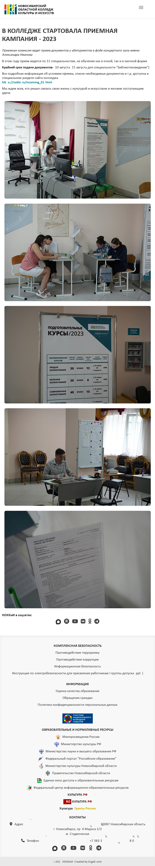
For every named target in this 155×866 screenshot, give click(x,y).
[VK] (83, 622)
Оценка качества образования (77, 691)
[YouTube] (75, 622)
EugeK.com (95, 861)
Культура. (78, 808)
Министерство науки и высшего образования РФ (81, 751)
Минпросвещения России (80, 737)
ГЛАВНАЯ (29, 9)
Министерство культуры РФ (81, 744)
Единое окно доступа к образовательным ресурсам (81, 780)
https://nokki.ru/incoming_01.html (27, 82)
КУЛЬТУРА (77, 795)
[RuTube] (66, 622)
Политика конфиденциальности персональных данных (77, 705)
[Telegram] (96, 622)
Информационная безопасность (77, 666)
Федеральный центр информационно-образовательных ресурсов (81, 788)
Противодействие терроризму (77, 652)
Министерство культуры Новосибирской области (81, 766)
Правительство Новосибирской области (81, 773)
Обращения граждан (78, 698)
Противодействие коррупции (77, 659)
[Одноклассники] (89, 622)
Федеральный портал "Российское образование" (80, 758)
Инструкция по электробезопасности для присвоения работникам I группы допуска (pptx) (77, 673)
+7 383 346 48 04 (112, 841)
